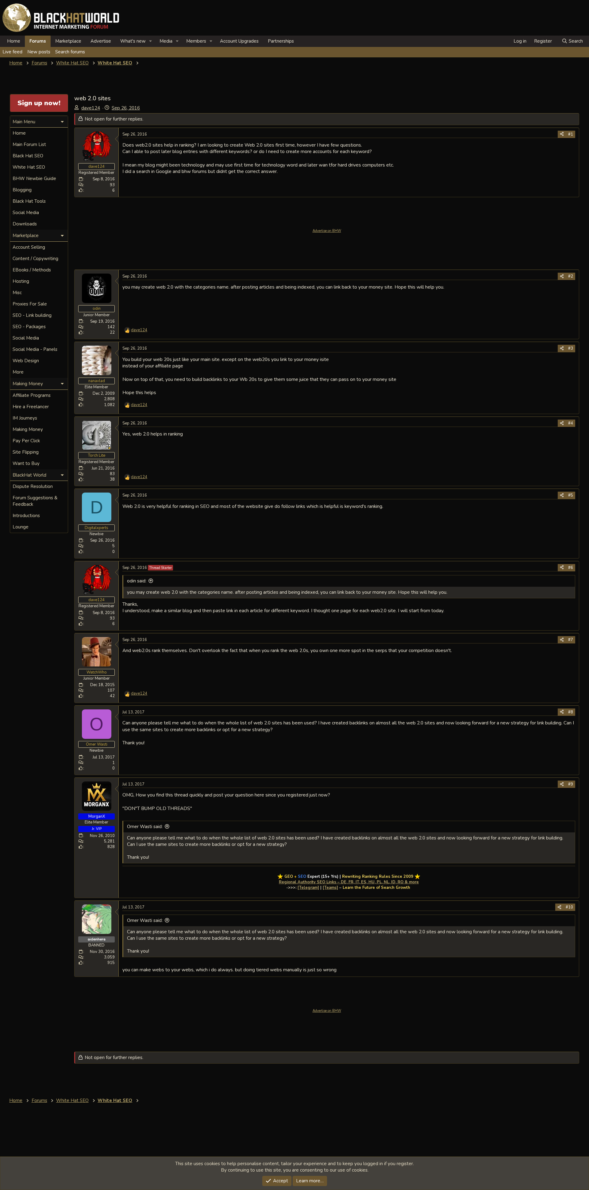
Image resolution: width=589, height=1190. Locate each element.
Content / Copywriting (35, 258)
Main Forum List (29, 144)
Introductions (26, 515)
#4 (570, 423)
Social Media (26, 212)
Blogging (22, 190)
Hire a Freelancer (31, 407)
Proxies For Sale (30, 304)
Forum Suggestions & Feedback (35, 501)
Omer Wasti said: (145, 826)
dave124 (90, 108)
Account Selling (29, 247)
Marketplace (68, 41)
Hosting (21, 281)
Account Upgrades (239, 41)
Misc (17, 293)
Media (166, 41)
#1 (570, 134)
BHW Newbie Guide (34, 178)
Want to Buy (26, 463)
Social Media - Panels (35, 349)
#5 (570, 495)
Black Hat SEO (28, 156)
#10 (569, 907)
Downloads (25, 224)
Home (13, 41)
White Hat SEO (29, 167)
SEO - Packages (29, 327)
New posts (38, 52)
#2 (570, 276)
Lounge (21, 527)
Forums (37, 41)
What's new (133, 41)
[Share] (562, 134)
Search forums (70, 52)
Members (196, 41)
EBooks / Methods (32, 270)
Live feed (12, 52)
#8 (570, 712)
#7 (570, 640)
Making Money (28, 429)
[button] (150, 41)
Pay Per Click (26, 441)
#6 (570, 567)
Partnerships (281, 41)
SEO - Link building (32, 315)
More (18, 372)
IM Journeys (25, 418)
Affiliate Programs (32, 395)
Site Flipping (26, 452)
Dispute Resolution (33, 486)
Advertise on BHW (327, 230)
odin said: (136, 581)
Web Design (26, 361)
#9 (570, 784)
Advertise (100, 41)
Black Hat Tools (29, 201)
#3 (570, 348)
